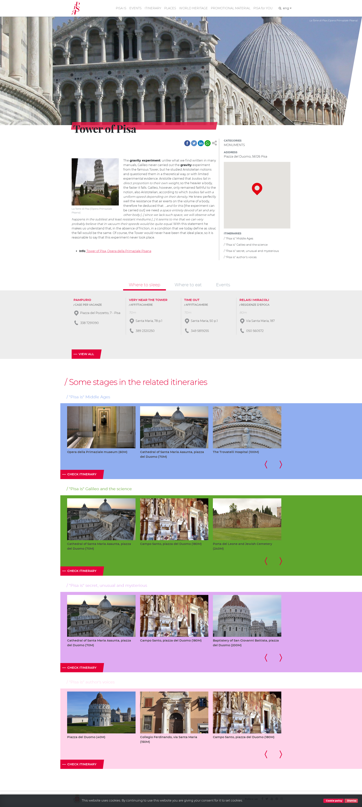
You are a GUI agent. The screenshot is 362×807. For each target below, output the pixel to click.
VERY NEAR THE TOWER (148, 300)
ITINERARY (153, 8)
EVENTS (135, 8)
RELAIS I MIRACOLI (254, 300)
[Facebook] (187, 143)
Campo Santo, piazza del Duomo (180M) (171, 543)
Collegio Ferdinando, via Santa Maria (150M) (168, 739)
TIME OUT (191, 300)
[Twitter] (194, 143)
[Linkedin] (201, 143)
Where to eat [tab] (188, 284)
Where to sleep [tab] (144, 284)
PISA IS (121, 8)
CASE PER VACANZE (88, 305)
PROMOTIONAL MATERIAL (230, 8)
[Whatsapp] (208, 143)
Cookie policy (333, 801)
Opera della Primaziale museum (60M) (97, 452)
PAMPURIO (82, 300)
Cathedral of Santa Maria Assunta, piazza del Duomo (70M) (172, 454)
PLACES (170, 8)
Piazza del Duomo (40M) (86, 737)
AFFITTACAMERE (141, 305)
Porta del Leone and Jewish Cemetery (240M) (242, 546)
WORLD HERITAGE (193, 8)
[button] (214, 143)
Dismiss (351, 801)
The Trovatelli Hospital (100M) (236, 452)
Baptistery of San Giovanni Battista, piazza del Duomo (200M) (246, 643)
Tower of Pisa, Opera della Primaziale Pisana (118, 251)
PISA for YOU (263, 8)
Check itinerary (82, 474)
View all (86, 354)
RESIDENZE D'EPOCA (255, 305)
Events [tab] (223, 284)
